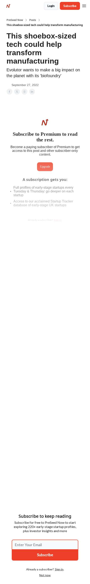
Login (51, 6)
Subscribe (69, 6)
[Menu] (84, 5)
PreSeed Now (14, 20)
